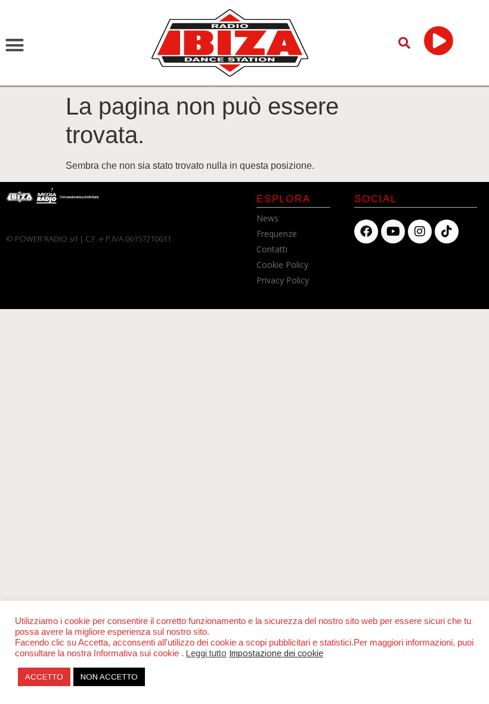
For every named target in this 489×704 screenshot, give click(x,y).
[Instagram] (420, 231)
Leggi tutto (206, 653)
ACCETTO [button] (44, 676)
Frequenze (276, 233)
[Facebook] (366, 231)
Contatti (271, 249)
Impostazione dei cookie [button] (276, 653)
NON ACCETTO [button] (109, 676)
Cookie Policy (282, 264)
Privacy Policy (282, 280)
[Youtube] (393, 231)
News (267, 218)
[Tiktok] (447, 231)
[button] (15, 45)
